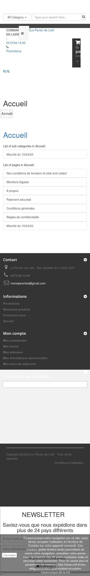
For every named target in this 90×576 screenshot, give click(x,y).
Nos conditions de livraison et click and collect (36, 173)
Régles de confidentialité (22, 217)
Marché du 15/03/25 (19, 154)
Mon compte (14, 333)
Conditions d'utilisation (69, 463)
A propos (12, 191)
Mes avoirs (11, 346)
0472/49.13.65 (16, 43)
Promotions (11, 303)
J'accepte (9, 555)
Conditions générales (20, 208)
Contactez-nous (14, 315)
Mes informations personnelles (25, 358)
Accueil (5, 113)
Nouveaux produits (17, 309)
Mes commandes (15, 340)
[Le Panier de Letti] (45, 36)
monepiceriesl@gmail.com (28, 283)
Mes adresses (13, 352)
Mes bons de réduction (19, 364)
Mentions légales (17, 182)
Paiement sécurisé (18, 199)
